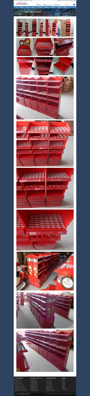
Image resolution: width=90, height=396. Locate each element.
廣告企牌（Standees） (18, 382)
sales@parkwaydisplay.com (48, 5)
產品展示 (33, 7)
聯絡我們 (65, 7)
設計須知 (63, 383)
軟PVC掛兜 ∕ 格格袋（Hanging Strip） (21, 389)
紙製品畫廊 (53, 7)
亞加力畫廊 (46, 7)
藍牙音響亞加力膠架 (34, 386)
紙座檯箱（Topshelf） (18, 381)
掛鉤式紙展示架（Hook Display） (20, 387)
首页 (17, 7)
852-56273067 (39, 5)
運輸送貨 (63, 386)
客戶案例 (59, 7)
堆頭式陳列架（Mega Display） (20, 386)
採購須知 (63, 381)
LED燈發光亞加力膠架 (34, 389)
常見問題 (63, 379)
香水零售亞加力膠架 (34, 382)
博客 (66, 389)
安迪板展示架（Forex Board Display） (21, 390)
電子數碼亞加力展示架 (34, 387)
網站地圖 (30, 393)
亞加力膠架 (40, 7)
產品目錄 (27, 7)
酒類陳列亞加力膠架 (34, 385)
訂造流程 (63, 382)
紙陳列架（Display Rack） (19, 383)
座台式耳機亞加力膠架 (34, 390)
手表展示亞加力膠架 (34, 383)
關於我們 (22, 7)
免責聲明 (63, 387)
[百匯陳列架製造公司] (22, 4)
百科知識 (63, 389)
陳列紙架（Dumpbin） (18, 379)
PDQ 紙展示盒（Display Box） (20, 385)
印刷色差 (63, 385)
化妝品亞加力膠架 (33, 379)
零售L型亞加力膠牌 (34, 381)
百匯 (59, 13)
